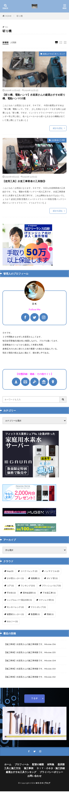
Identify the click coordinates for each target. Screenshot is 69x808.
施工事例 (28, 768)
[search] (63, 399)
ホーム (7, 764)
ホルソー (12, 621)
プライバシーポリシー (51, 772)
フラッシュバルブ (51, 585)
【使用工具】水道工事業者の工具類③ (24, 181)
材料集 (50, 764)
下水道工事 (49, 592)
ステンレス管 (46, 600)
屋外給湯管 (29, 592)
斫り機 (20, 16)
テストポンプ (38, 607)
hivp (10, 571)
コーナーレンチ (28, 571)
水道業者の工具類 (58, 140)
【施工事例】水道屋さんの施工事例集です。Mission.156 (30, 644)
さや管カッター (15, 578)
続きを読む (58, 128)
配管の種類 (38, 764)
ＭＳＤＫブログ (43, 783)
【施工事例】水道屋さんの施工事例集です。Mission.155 (30, 652)
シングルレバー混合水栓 (19, 600)
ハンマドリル (51, 571)
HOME (8, 16)
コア (10, 585)
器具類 (61, 764)
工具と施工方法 (12, 768)
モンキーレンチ (15, 607)
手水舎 (11, 592)
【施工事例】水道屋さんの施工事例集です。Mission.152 (30, 677)
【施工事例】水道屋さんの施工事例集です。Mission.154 (30, 660)
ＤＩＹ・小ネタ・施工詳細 (51, 768)
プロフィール (22, 764)
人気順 (13, 42)
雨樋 (50, 614)
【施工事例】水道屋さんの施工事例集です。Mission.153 (30, 668)
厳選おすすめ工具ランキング (54, 54)
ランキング (28, 585)
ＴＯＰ (34, 698)
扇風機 (35, 578)
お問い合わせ (34, 775)
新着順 (6, 42)
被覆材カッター (15, 614)
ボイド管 (52, 578)
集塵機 (35, 614)
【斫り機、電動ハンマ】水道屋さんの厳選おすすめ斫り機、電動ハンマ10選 (34, 96)
